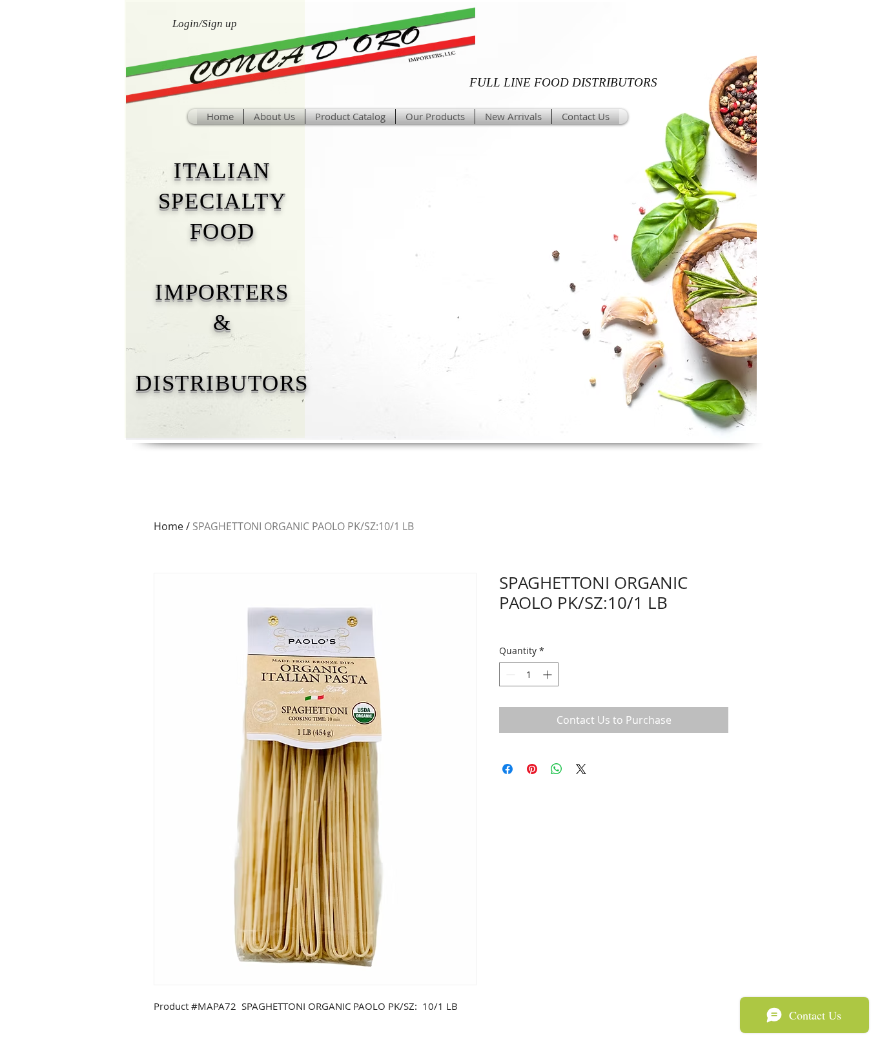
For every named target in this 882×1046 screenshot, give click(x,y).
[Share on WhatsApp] (556, 769)
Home (168, 526)
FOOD (222, 231)
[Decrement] (509, 674)
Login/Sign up (204, 23)
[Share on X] (581, 769)
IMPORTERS (222, 292)
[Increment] (548, 674)
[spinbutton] (528, 674)
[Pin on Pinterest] (532, 769)
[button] (435, 116)
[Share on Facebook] (507, 769)
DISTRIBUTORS (222, 383)
